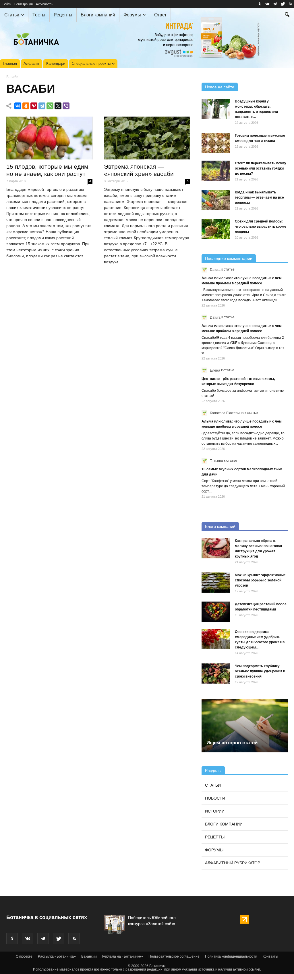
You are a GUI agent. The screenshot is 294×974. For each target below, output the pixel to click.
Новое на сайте (219, 87)
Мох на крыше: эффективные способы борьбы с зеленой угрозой (260, 580)
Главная (10, 63)
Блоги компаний (98, 14)
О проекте (24, 956)
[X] (58, 105)
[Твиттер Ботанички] (282, 4)
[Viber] (66, 105)
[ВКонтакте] (17, 105)
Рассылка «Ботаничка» (57, 956)
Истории (215, 811)
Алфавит (31, 63)
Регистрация (23, 4)
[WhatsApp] (50, 105)
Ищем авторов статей (232, 742)
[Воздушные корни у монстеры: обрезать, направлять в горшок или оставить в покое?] (216, 109)
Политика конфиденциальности (231, 956)
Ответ (160, 14)
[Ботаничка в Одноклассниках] (259, 4)
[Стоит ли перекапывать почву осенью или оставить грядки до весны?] (216, 171)
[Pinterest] (33, 105)
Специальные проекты (91, 63)
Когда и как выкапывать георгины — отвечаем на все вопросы (259, 197)
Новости (215, 798)
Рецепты (63, 14)
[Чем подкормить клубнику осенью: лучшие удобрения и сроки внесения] (216, 673)
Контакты (270, 956)
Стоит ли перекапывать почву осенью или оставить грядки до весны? (260, 168)
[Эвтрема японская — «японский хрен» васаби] (147, 138)
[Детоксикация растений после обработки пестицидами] (216, 612)
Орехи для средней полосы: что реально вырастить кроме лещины (260, 226)
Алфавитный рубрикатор (232, 863)
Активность (44, 4)
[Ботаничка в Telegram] (275, 4)
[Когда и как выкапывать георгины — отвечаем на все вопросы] (216, 200)
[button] (287, 15)
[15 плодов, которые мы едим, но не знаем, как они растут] (49, 138)
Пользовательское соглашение (174, 956)
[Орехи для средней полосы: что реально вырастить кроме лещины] (216, 229)
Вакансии (89, 956)
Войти (7, 4)
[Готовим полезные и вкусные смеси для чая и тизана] (216, 143)
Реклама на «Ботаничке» (122, 956)
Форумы (132, 14)
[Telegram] (41, 105)
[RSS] (290, 4)
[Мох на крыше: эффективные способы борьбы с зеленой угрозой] (216, 582)
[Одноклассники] (25, 105)
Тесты (38, 14)
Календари (55, 63)
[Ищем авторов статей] (245, 725)
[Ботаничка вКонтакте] (267, 4)
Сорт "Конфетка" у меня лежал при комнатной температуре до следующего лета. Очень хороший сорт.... (243, 486)
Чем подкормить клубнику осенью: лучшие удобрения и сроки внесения (260, 671)
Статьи (11, 14)
